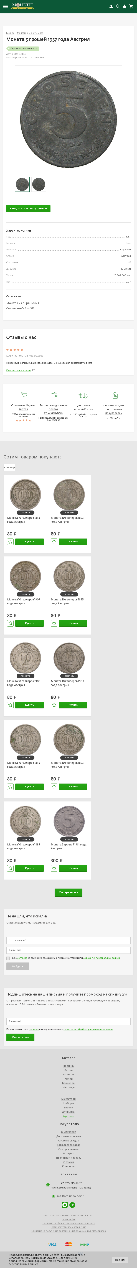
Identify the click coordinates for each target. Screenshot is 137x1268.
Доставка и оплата (68, 1136)
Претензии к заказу (68, 1158)
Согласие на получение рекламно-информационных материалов (68, 1231)
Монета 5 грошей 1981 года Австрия (69, 846)
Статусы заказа (68, 1149)
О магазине (68, 1132)
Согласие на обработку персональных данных (68, 1223)
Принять (120, 1259)
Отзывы (68, 1162)
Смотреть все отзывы (18, 370)
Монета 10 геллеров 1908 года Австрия (67, 683)
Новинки (68, 1066)
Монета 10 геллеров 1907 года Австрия (23, 601)
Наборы (68, 1103)
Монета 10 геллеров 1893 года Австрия (23, 520)
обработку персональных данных (101, 958)
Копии (69, 1079)
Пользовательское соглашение (68, 1227)
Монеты (68, 1074)
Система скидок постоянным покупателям (113, 409)
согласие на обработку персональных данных (88, 1029)
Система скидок (68, 1140)
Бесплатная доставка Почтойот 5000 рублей (53, 409)
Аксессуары (68, 1099)
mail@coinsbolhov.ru (71, 1196)
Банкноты (68, 1083)
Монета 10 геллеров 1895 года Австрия (67, 601)
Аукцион (68, 1116)
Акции (68, 1070)
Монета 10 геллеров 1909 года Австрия (23, 683)
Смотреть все (68, 892)
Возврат (68, 1153)
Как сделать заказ (68, 1145)
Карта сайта (68, 1219)
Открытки (68, 1112)
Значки (68, 1107)
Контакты (68, 1166)
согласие (22, 958)
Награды (69, 1087)
